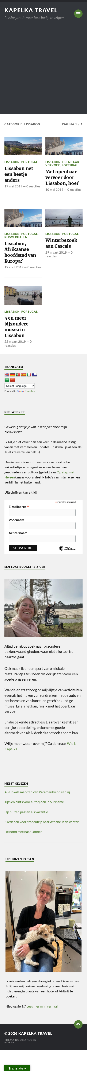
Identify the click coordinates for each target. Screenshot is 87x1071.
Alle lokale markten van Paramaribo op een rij (37, 792)
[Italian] (28, 375)
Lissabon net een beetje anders (18, 174)
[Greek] (34, 375)
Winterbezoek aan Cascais (61, 243)
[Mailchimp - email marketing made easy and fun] (67, 551)
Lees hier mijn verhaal (42, 1006)
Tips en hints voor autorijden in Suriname (34, 802)
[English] (7, 375)
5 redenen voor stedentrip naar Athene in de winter (41, 822)
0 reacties (33, 186)
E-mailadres (19, 506)
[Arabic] (7, 380)
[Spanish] (23, 375)
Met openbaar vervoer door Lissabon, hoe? (62, 177)
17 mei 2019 (13, 186)
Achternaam (18, 533)
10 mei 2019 (54, 189)
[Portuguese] (17, 375)
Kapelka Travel (31, 10)
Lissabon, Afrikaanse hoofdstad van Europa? (20, 252)
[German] (12, 375)
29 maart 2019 (56, 252)
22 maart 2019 (15, 341)
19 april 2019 (13, 267)
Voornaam (16, 520)
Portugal (29, 162)
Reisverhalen (15, 237)
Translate (30, 391)
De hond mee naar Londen (23, 832)
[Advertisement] (43, 71)
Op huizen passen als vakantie (26, 812)
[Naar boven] (78, 1024)
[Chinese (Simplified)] (12, 380)
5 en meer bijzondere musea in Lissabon (16, 326)
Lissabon (12, 162)
